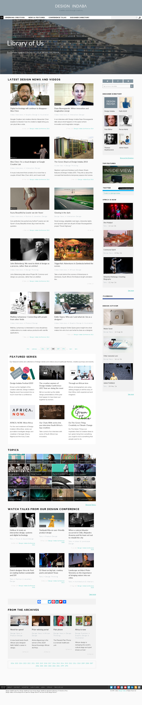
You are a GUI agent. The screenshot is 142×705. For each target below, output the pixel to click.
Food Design (13, 486)
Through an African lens (78, 383)
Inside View (58, 165)
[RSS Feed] (135, 687)
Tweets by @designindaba (112, 193)
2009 (83, 663)
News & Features (36, 17)
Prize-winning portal (40, 629)
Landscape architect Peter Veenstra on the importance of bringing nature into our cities (80, 574)
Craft (63, 461)
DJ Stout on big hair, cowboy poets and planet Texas (51, 571)
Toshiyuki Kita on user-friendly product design (51, 531)
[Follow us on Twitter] (107, 81)
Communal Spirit (110, 249)
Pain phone (58, 629)
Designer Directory (79, 17)
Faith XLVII (123, 111)
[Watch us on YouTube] (125, 687)
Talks (12, 539)
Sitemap (49, 687)
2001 (58, 666)
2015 (58, 663)
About (9, 687)
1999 (62, 666)
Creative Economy (85, 461)
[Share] (64, 601)
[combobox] (124, 17)
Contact (17, 687)
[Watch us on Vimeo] (128, 687)
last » (76, 349)
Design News (59, 216)
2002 (54, 666)
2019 (41, 663)
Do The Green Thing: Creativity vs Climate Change (80, 423)
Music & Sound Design (38, 499)
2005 (41, 666)
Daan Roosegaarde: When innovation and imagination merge (71, 109)
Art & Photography (50, 461)
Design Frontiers (81, 633)
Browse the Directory (127, 158)
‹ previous (34, 349)
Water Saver (108, 328)
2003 (49, 666)
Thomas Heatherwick (109, 148)
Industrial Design (58, 486)
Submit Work (34, 687)
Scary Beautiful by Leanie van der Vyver (26, 212)
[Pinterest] (53, 601)
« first (27, 349)
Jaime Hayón (123, 147)
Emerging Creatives (15, 17)
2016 (54, 663)
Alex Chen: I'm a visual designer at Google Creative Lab (27, 163)
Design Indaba (109, 111)
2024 (20, 663)
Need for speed (16, 629)
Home (2, 17)
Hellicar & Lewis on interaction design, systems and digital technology (21, 532)
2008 (87, 663)
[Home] (71, 7)
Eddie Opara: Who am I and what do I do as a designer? (73, 318)
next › (70, 349)
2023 (25, 663)
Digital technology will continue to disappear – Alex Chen (29, 109)
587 (48, 349)
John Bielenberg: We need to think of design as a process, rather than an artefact (29, 264)
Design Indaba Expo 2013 (85, 179)
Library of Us (25, 42)
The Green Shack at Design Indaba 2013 (71, 161)
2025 (16, 663)
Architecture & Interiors (34, 461)
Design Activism (14, 474)
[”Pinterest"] (128, 81)
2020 (37, 663)
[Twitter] (49, 601)
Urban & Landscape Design (84, 499)
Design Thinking (71, 165)
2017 (49, 663)
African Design (75, 270)
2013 (66, 663)
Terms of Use (58, 687)
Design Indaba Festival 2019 (21, 383)
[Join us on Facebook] (118, 81)
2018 (45, 663)
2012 (70, 663)
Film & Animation (80, 474)
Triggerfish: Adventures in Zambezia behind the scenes (73, 264)
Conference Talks (57, 17)
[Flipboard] (60, 601)
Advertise (25, 687)
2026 (12, 663)
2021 (33, 663)
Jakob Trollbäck (109, 383)
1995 (66, 666)
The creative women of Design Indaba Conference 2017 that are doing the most (51, 385)
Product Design (32, 323)
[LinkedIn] (57, 601)
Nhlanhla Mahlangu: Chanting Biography (114, 278)
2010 (79, 663)
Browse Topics (91, 504)
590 (63, 349)
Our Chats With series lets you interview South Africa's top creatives (50, 425)
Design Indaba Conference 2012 (39, 281)
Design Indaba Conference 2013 (39, 128)
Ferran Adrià (123, 129)
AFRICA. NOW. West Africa (21, 422)
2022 (29, 663)
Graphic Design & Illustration (37, 115)
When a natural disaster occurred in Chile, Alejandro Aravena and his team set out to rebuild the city (81, 534)
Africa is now (80, 629)
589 (58, 349)
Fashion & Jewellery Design (36, 216)
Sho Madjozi (108, 222)
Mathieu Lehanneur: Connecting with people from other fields (28, 318)
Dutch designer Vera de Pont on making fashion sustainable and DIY (22, 573)
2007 (91, 663)
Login (43, 687)
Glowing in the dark (62, 212)
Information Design (81, 486)
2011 (74, 663)
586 (42, 349)
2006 (37, 666)
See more (92, 594)
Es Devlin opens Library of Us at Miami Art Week (33, 52)
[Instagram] (121, 687)
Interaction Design (77, 115)
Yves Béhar (108, 129)
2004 (45, 666)
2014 (62, 663)
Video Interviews (16, 115)
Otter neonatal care (111, 356)
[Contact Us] (139, 687)
